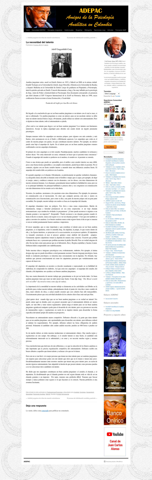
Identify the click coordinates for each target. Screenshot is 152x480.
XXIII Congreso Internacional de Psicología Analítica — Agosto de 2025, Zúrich (116, 289)
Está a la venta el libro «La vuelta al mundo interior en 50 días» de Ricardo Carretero (116, 211)
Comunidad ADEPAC (38, 30)
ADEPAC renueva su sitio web (114, 201)
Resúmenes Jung (99, 30)
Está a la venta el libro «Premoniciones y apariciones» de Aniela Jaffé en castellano (116, 283)
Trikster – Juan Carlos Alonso (113, 183)
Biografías (79, 30)
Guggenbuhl (90, 392)
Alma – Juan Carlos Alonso (113, 185)
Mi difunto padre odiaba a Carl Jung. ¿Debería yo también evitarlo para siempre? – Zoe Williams (115, 235)
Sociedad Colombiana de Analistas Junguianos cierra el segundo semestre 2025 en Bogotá (116, 229)
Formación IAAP (121, 30)
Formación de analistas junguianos (115, 159)
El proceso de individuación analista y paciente (82, 38)
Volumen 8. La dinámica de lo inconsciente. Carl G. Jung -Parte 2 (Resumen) (116, 179)
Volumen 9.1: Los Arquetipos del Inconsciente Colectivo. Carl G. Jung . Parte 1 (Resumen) (115, 169)
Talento (48, 394)
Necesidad (29, 394)
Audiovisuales (69, 30)
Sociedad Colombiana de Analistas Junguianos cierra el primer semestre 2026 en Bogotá (115, 163)
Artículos (110, 30)
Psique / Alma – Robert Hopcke (114, 251)
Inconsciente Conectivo (112, 299)
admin (46, 45)
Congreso (83, 392)
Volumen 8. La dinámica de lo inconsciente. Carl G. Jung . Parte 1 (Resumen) (116, 193)
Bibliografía (88, 30)
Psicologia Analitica (39, 394)
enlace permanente (63, 394)
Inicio (28, 30)
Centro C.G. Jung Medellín (113, 310)
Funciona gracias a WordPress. (114, 461)
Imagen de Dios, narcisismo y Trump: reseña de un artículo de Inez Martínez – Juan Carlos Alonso (116, 205)
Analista (76, 392)
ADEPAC (27, 461)
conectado (45, 410)
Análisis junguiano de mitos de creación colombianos (43, 38)
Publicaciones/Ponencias (54, 392)
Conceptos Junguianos (55, 30)
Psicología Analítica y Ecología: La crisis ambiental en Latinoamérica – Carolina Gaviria (116, 241)
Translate (117, 96)
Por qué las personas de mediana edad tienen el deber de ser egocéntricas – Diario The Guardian (116, 247)
